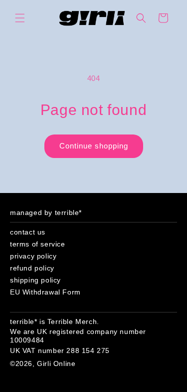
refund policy (32, 268)
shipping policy (35, 280)
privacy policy (33, 256)
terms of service (37, 244)
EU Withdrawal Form (45, 292)
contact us (27, 232)
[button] (20, 18)
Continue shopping (93, 146)
